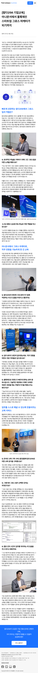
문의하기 (30, 3)
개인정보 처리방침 (5, 662)
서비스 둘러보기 (19, 643)
